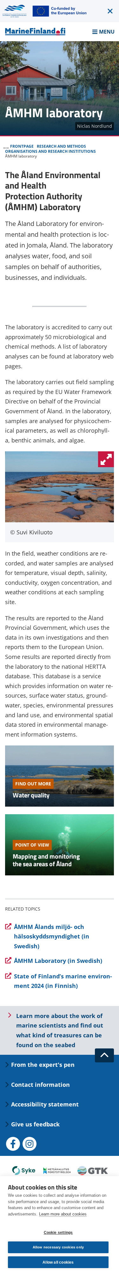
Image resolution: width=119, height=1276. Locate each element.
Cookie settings (58, 1232)
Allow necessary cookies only (58, 1247)
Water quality (31, 795)
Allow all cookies (58, 1262)
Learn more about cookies (63, 1214)
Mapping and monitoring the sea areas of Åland (46, 860)
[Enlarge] (106, 459)
